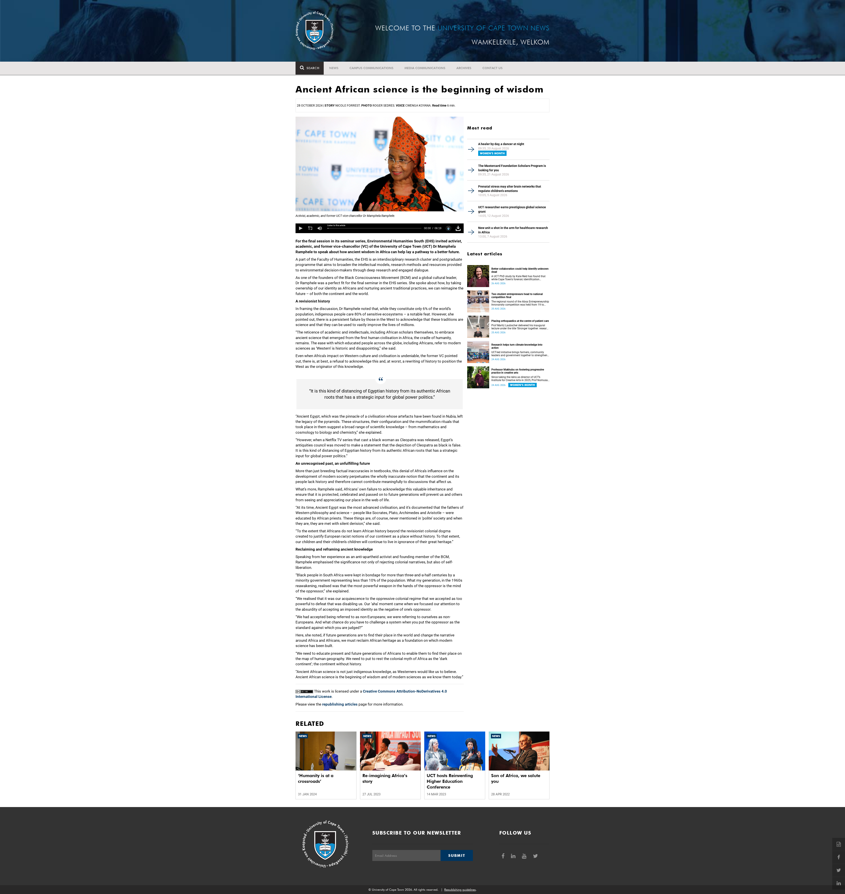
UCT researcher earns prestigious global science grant (512, 209)
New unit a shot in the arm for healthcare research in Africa (513, 230)
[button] (300, 228)
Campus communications (371, 68)
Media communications (424, 68)
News (333, 68)
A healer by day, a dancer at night (501, 144)
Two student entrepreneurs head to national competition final (517, 296)
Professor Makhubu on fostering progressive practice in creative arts (517, 371)
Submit (456, 855)
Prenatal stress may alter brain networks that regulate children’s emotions (509, 189)
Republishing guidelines (460, 889)
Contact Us (492, 68)
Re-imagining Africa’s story (384, 778)
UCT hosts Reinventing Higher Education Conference (450, 781)
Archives (463, 68)
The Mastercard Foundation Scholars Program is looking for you (512, 168)
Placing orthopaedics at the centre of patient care (520, 321)
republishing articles (340, 704)
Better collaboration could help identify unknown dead (520, 270)
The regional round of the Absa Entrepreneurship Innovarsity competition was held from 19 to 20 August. (520, 303)
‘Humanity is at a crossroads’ (315, 778)
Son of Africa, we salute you (515, 778)
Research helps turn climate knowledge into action (516, 346)
